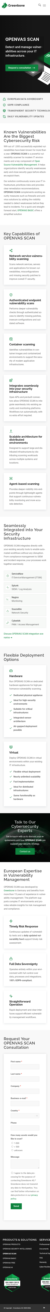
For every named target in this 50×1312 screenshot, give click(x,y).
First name (16, 1061)
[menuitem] (38, 5)
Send (16, 1206)
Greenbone (9, 890)
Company (15, 1086)
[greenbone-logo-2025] (13, 5)
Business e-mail (18, 1098)
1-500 (16, 1143)
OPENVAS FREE (9, 1263)
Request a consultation (19, 67)
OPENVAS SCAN (9, 1254)
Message (15, 1157)
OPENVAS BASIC (25, 210)
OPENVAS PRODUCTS (11, 1244)
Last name (15, 1074)
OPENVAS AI (8, 1267)
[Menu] (44, 5)
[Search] (38, 5)
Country (14, 1110)
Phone (14, 1123)
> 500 (16, 1147)
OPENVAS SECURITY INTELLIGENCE (17, 1249)
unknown (18, 1150)
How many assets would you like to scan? (24, 1137)
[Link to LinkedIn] (44, 1308)
